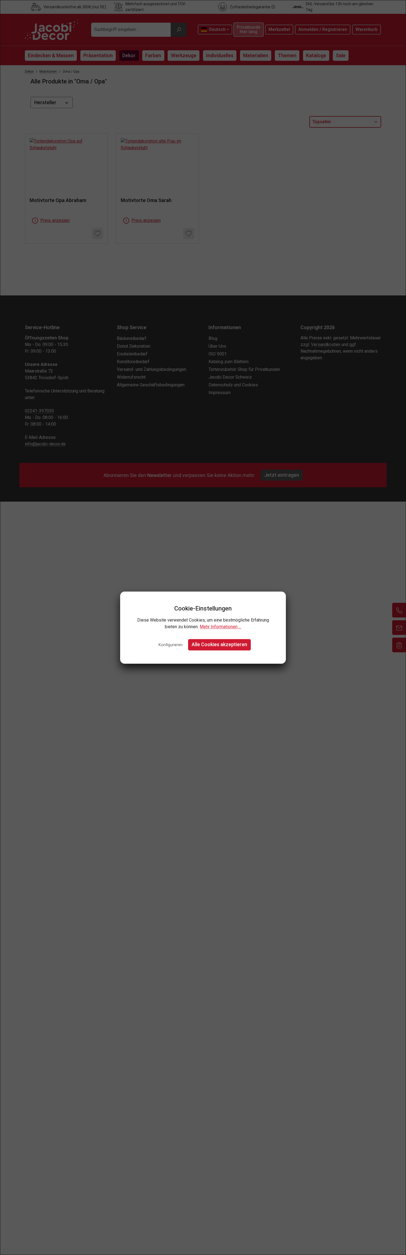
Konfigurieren (171, 645)
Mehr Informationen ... (220, 627)
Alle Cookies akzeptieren (219, 645)
